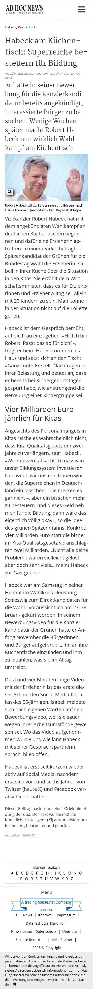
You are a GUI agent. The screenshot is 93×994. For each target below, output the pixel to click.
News (27, 915)
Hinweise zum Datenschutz (33, 931)
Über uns (70, 931)
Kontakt (44, 915)
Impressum (66, 915)
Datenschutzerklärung (44, 923)
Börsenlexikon (46, 867)
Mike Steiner (62, 939)
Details (65, 979)
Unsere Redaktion (31, 939)
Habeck (10, 27)
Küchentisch (27, 27)
